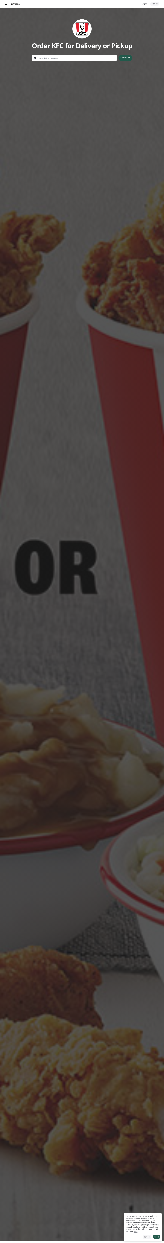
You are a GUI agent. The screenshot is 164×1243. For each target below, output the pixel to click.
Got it (156, 1237)
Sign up (155, 4)
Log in (144, 4)
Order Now (125, 58)
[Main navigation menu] (6, 4)
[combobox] (76, 58)
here (135, 1231)
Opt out (147, 1237)
